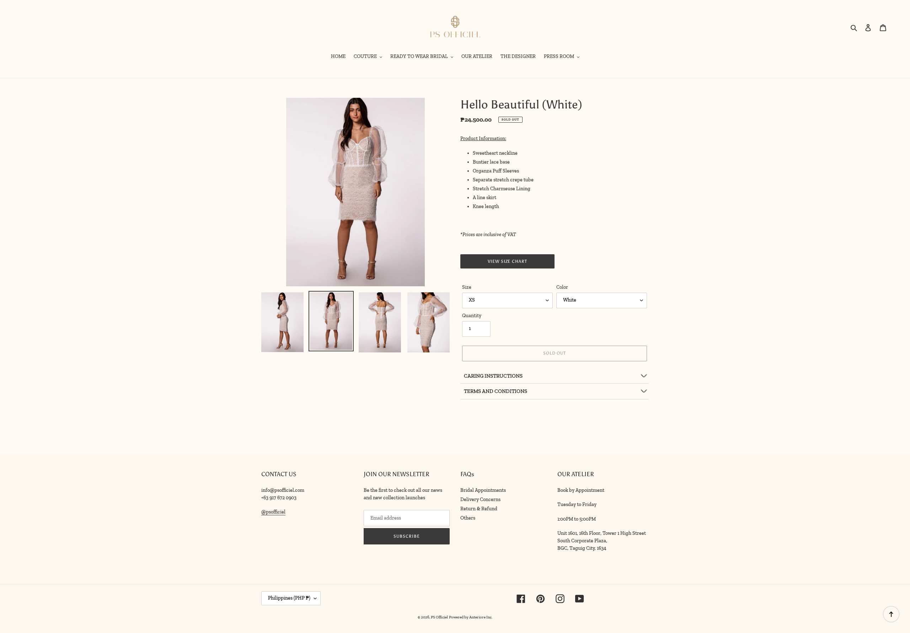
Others (467, 518)
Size (466, 287)
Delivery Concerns (480, 499)
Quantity (471, 316)
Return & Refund (478, 509)
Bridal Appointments (483, 490)
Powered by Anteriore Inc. (470, 617)
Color (562, 287)
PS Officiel (439, 617)
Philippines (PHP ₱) (289, 598)
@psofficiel (273, 512)
